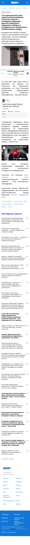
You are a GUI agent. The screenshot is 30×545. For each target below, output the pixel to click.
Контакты (5, 521)
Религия (10, 206)
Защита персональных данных (19, 523)
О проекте (5, 514)
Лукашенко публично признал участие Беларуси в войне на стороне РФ (13, 433)
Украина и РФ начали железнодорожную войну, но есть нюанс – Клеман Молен (12, 405)
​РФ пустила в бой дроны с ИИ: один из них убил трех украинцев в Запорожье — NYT (13, 266)
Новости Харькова (7, 201)
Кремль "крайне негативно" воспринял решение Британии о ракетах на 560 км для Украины (13, 258)
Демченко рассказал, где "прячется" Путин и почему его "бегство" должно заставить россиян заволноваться (13, 248)
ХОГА (25, 201)
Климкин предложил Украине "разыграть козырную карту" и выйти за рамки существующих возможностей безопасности (13, 306)
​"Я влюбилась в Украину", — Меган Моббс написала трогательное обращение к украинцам (12, 285)
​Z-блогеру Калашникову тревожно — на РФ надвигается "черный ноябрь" (13, 230)
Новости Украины (6, 204)
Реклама (17, 514)
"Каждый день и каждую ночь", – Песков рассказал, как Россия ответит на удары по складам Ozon (13, 366)
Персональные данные (19, 518)
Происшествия (18, 201)
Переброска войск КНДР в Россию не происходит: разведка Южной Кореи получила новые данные (14, 356)
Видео (4, 206)
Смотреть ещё (8, 459)
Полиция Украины (18, 204)
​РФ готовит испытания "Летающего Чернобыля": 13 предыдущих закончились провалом (12, 295)
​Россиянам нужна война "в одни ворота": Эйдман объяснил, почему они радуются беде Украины (13, 376)
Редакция (5, 518)
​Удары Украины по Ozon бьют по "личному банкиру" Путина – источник (13, 327)
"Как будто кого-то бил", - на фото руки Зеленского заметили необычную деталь (14, 239)
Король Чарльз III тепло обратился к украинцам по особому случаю (11, 452)
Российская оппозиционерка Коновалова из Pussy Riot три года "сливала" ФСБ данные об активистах (13, 220)
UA (27, 3)
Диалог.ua (12, 528)
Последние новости (12, 214)
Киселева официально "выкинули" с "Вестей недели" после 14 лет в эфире (13, 386)
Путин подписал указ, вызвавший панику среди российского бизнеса (14, 275)
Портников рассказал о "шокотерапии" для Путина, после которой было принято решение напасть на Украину (12, 345)
